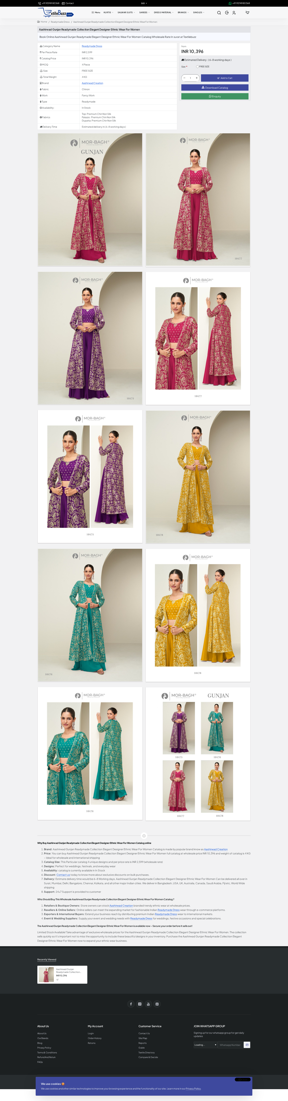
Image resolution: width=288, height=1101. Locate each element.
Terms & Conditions (47, 1052)
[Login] (227, 12)
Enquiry (216, 96)
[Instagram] (139, 1004)
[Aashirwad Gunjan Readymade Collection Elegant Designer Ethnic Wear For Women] (46, 974)
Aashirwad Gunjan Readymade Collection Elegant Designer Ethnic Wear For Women (68, 971)
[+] (197, 78)
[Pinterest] (157, 1004)
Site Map (142, 1038)
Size (183, 66)
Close (244, 1079)
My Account (95, 1026)
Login (91, 1033)
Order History (95, 1038)
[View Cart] (247, 12)
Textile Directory (146, 1052)
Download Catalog (216, 87)
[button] (224, 78)
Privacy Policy (193, 1088)
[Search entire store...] (219, 12)
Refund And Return (46, 1057)
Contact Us (144, 1033)
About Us (41, 1033)
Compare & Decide (148, 1057)
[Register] (234, 12)
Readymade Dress (60, 21)
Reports (142, 1043)
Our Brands (42, 1038)
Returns (91, 1043)
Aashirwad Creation (92, 82)
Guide (141, 1048)
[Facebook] (131, 1004)
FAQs (40, 1062)
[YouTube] (148, 1004)
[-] (184, 78)
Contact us (63, 874)
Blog (39, 1043)
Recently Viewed (46, 959)
